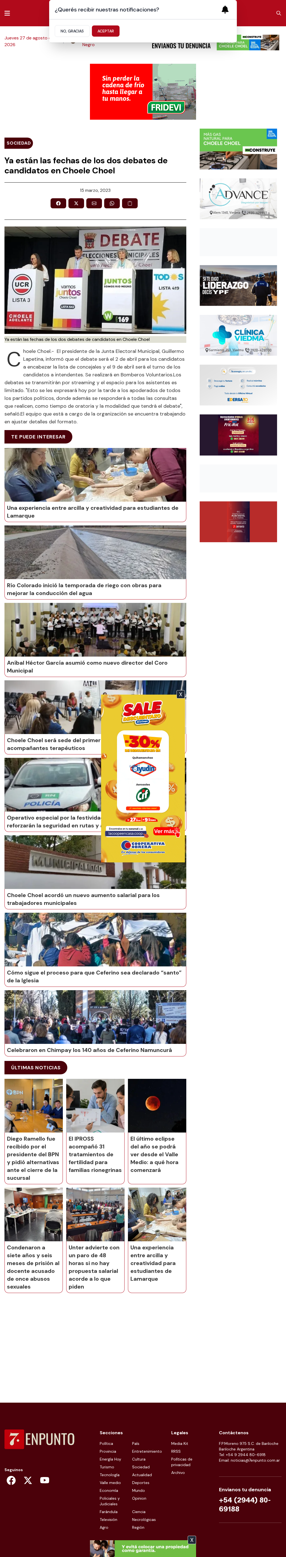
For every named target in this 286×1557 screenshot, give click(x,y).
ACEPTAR (105, 31)
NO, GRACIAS (72, 31)
